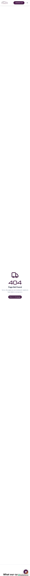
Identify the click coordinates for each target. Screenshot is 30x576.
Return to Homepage (15, 297)
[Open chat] (26, 572)
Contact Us (19, 2)
